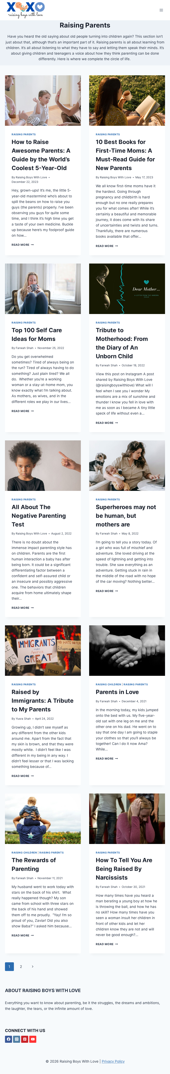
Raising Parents (24, 134)
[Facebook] (8, 1039)
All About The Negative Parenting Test (39, 515)
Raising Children (108, 684)
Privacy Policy (113, 1061)
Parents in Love (117, 691)
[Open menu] (161, 10)
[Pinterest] (24, 1039)
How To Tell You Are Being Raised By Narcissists (124, 869)
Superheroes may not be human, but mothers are (126, 515)
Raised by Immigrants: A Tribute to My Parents (43, 700)
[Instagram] (16, 1039)
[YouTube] (32, 1039)
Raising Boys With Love (31, 177)
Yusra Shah (23, 718)
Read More (23, 244)
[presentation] (43, 100)
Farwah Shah (24, 348)
